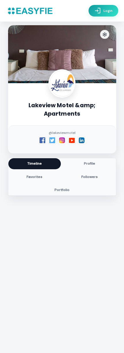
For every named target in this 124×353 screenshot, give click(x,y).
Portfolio (62, 190)
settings (104, 34)
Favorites (34, 176)
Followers (89, 176)
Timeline (34, 163)
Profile (89, 163)
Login (103, 11)
